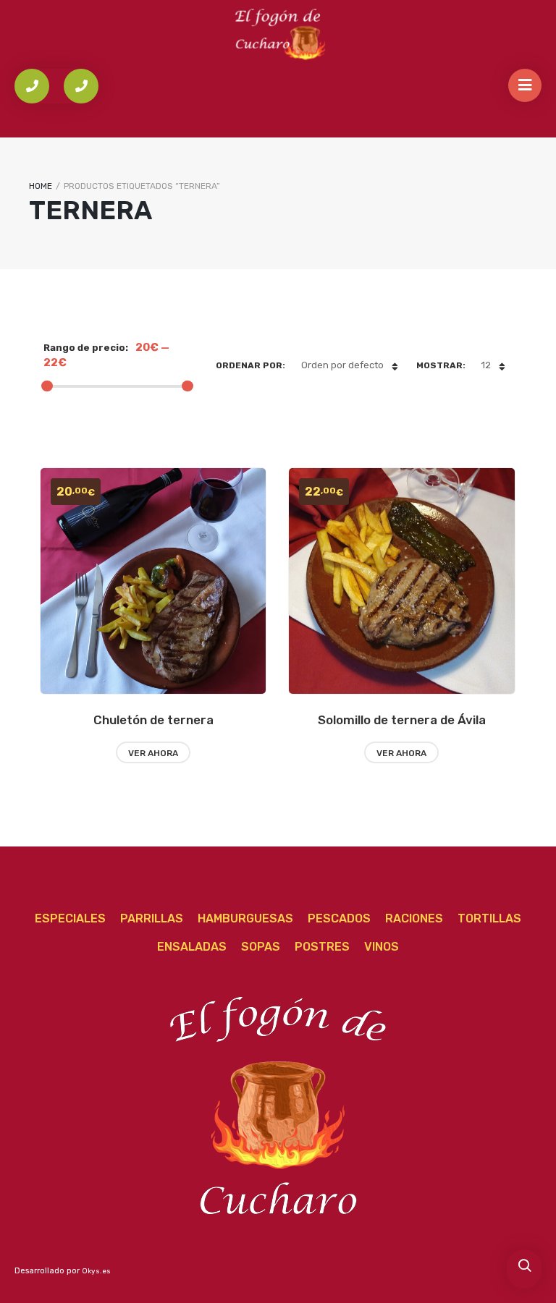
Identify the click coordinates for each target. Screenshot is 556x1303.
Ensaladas (192, 947)
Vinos (381, 947)
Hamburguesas (245, 918)
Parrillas (151, 918)
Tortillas (489, 918)
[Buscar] (524, 1267)
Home (40, 186)
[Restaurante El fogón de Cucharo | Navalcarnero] (278, 33)
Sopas (260, 947)
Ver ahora (153, 753)
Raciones (414, 918)
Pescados (339, 918)
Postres (322, 947)
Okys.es (96, 1271)
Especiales (70, 918)
